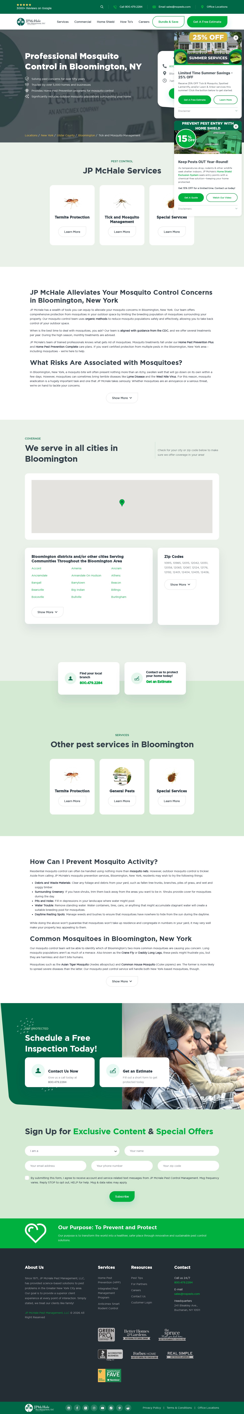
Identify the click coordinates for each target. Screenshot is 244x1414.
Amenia (76, 568)
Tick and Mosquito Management (122, 219)
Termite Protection (72, 217)
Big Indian (78, 589)
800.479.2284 (183, 1282)
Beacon (116, 582)
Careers (144, 21)
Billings (116, 589)
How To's (126, 21)
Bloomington (87, 135)
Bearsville (38, 589)
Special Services (172, 217)
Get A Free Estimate (195, 99)
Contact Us (138, 1296)
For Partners (139, 1284)
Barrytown (78, 582)
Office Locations (208, 1407)
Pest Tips (137, 1278)
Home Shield (105, 21)
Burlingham (118, 597)
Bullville (76, 597)
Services (63, 21)
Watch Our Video (222, 197)
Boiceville (38, 597)
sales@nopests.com (187, 1293)
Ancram (116, 568)
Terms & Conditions (179, 1407)
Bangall (36, 582)
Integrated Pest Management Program (108, 1293)
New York (47, 135)
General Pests (122, 791)
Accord (36, 568)
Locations (31, 135)
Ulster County (66, 135)
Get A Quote (191, 197)
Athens (116, 575)
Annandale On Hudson (86, 575)
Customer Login (141, 1302)
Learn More (226, 99)
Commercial (82, 21)
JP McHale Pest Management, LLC (47, 1312)
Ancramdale (39, 575)
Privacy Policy (152, 1407)
